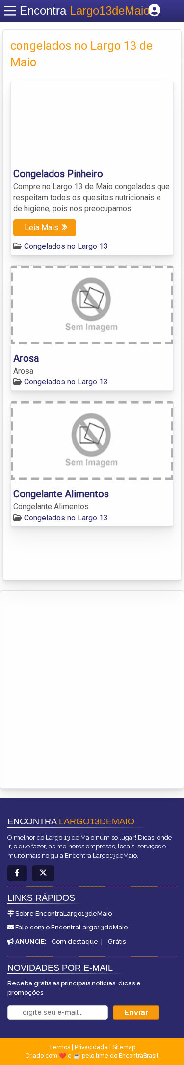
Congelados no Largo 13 (66, 246)
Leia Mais (41, 227)
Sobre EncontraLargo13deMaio (63, 913)
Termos (59, 1047)
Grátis (117, 941)
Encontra (85, 10)
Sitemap (123, 1047)
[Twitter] (43, 873)
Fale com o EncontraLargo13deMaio (71, 927)
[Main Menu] (10, 11)
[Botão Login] (154, 11)
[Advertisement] (92, 688)
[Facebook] (17, 873)
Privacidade (91, 1047)
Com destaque (75, 941)
